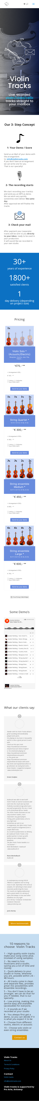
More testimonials (19, 923)
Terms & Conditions (11, 1064)
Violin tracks (9, 1077)
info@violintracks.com (17, 159)
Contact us (19, 1037)
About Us (7, 1060)
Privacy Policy (9, 1068)
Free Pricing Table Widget (20, 597)
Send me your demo (19, 389)
